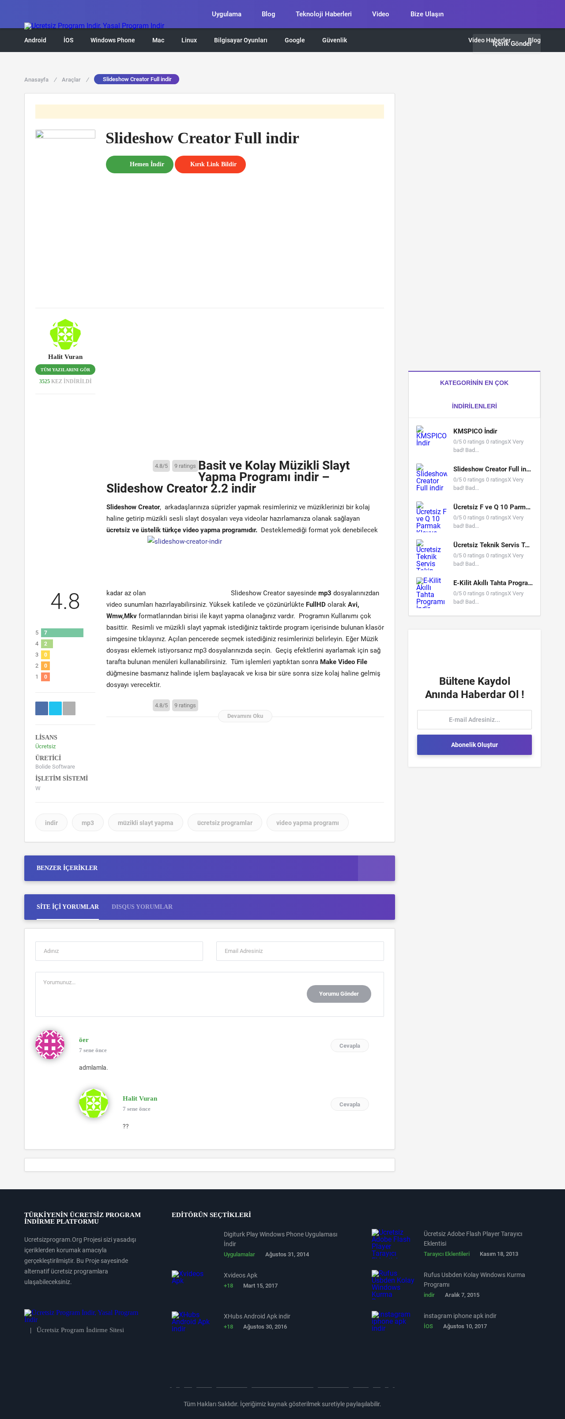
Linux (189, 40)
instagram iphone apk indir (460, 1315)
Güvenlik (334, 40)
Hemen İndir (147, 164)
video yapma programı (307, 822)
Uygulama (226, 14)
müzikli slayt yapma (145, 822)
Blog (268, 14)
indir (51, 822)
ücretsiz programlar (224, 822)
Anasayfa (40, 79)
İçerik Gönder (512, 44)
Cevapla (349, 1045)
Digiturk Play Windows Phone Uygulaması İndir (280, 1239)
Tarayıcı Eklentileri (447, 1254)
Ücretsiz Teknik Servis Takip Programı (493, 545)
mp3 (88, 822)
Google (295, 40)
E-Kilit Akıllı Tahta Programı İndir (493, 583)
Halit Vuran (65, 357)
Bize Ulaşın (427, 14)
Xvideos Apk (240, 1275)
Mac (158, 40)
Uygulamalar (239, 1254)
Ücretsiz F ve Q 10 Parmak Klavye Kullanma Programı (493, 507)
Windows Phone (112, 40)
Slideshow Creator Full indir (493, 469)
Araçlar (75, 79)
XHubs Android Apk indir (257, 1316)
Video (380, 14)
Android (35, 40)
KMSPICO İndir (475, 431)
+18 (228, 1285)
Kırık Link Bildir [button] (213, 164)
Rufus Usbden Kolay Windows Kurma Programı (474, 1279)
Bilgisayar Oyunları (240, 40)
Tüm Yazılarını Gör (65, 369)
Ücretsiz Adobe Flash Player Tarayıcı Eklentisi (473, 1238)
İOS (68, 40)
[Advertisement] (245, 235)
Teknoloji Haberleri (324, 14)
